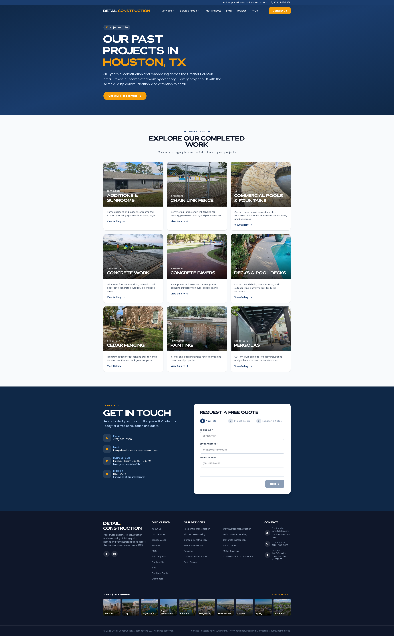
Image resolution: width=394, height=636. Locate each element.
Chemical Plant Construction (238, 556)
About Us (156, 528)
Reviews (242, 10)
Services (166, 10)
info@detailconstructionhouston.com (135, 450)
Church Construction (195, 556)
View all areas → (281, 594)
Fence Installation (193, 545)
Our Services (158, 534)
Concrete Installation (234, 539)
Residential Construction (197, 528)
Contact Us (280, 10)
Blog (229, 10)
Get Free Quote (160, 573)
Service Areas (188, 10)
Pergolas (188, 551)
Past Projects (213, 10)
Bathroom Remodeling (235, 534)
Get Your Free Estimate (122, 96)
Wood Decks (229, 545)
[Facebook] (106, 554)
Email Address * (209, 443)
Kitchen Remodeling (194, 534)
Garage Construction (195, 539)
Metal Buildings (231, 551)
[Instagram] (114, 554)
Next (273, 484)
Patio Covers (190, 562)
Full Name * (206, 429)
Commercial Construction (237, 528)
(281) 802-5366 (122, 439)
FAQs (254, 10)
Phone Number (208, 457)
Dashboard (157, 578)
